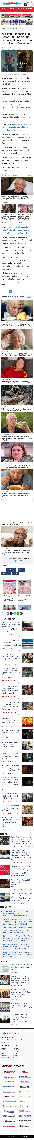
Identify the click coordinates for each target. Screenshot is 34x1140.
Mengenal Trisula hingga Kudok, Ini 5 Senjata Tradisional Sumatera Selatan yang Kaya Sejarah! (22, 869)
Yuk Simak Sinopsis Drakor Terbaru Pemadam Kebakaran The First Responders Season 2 (16, 230)
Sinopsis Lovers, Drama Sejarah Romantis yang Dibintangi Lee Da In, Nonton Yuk (16, 127)
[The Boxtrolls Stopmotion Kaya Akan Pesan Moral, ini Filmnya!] (27, 809)
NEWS (3, 9)
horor (3, 110)
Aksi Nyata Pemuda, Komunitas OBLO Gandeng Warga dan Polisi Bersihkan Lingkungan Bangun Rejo (21, 979)
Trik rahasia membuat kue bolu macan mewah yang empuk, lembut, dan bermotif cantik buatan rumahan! (17, 930)
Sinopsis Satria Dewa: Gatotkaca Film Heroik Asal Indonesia (9, 796)
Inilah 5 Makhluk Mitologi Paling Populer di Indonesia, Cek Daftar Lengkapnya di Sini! (10, 689)
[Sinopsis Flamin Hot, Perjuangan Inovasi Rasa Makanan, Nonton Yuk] (27, 722)
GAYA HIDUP (12, 29)
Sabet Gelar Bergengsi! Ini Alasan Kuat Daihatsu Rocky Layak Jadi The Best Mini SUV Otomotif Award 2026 (21, 840)
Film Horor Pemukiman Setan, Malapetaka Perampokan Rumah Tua (10, 767)
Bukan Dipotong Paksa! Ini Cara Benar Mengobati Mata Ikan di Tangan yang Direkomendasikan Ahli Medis (17, 938)
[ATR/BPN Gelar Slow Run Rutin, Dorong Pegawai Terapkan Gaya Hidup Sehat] (5, 1007)
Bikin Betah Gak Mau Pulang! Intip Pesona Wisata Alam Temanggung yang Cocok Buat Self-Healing (15, 946)
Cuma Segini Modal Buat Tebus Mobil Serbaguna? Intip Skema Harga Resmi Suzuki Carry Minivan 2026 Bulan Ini (21, 855)
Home (5, 29)
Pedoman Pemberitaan (5, 1057)
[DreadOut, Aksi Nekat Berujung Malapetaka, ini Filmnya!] (27, 757)
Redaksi (3, 1050)
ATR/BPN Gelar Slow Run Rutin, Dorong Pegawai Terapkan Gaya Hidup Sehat (21, 1005)
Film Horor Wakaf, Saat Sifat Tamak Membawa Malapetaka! (10, 732)
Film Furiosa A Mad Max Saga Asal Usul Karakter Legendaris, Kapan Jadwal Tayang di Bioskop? (10, 822)
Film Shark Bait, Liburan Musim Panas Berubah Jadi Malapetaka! (10, 744)
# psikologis (11, 570)
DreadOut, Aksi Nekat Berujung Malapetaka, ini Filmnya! (10, 756)
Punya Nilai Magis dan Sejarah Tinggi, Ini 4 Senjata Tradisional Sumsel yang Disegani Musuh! (16, 955)
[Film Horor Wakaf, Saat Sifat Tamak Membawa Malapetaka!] (27, 734)
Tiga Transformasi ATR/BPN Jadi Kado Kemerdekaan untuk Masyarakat (21, 967)
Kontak (3, 1048)
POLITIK (15, 1058)
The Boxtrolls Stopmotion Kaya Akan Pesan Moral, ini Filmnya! (11, 807)
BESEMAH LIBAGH (16, 1053)
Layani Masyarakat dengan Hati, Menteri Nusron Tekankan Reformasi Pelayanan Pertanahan (21, 1018)
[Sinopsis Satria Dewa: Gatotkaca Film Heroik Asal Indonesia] (27, 797)
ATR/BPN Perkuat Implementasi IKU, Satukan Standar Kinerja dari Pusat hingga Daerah (21, 993)
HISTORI (11, 9)
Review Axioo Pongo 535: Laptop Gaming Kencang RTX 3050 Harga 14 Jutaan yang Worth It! (22, 883)
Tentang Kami (4, 1053)
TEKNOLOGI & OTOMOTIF (25, 9)
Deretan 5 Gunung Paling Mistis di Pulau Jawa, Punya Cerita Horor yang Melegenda (11, 705)
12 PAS (15, 1059)
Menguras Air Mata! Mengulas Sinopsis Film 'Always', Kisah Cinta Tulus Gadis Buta (11, 657)
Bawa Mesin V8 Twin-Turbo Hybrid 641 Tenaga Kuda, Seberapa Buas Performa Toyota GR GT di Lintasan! (21, 897)
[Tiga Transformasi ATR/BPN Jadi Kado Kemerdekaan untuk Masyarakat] (5, 968)
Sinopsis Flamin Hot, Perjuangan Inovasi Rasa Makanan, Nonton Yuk (10, 720)
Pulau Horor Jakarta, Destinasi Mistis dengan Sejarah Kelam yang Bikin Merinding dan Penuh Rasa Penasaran (11, 673)
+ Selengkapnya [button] (26, 1129)
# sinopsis (6, 573)
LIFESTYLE (16, 1056)
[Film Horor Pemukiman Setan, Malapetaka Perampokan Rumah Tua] (27, 769)
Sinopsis (4, 101)
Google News (17, 560)
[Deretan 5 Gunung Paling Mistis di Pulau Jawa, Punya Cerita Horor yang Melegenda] (27, 706)
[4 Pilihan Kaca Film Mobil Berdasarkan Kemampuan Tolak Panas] (27, 644)
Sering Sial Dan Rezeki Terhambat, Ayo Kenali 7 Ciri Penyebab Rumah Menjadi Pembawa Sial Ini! (10, 782)
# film (15, 573)
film (15, 81)
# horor (21, 570)
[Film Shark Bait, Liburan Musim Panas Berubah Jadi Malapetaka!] (27, 745)
